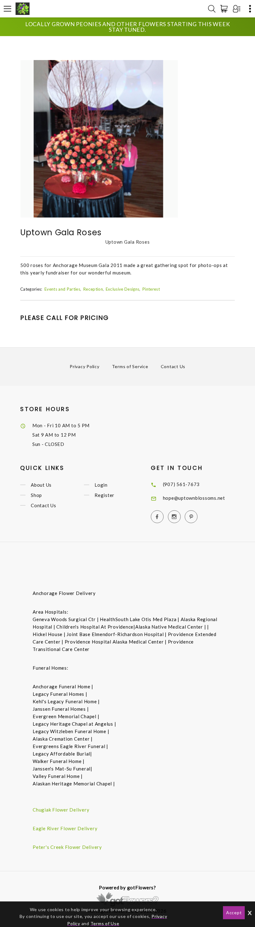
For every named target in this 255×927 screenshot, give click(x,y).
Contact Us (173, 366)
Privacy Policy (85, 366)
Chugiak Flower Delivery (61, 809)
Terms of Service (130, 366)
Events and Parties (62, 289)
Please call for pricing (64, 317)
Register (104, 495)
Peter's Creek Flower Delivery (67, 847)
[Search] (211, 8)
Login (101, 485)
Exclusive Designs (123, 289)
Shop (36, 495)
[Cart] (225, 8)
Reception (93, 289)
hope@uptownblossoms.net (194, 498)
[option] (99, 139)
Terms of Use (104, 923)
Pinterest (151, 289)
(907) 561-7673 (181, 484)
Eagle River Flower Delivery (65, 828)
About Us (41, 485)
